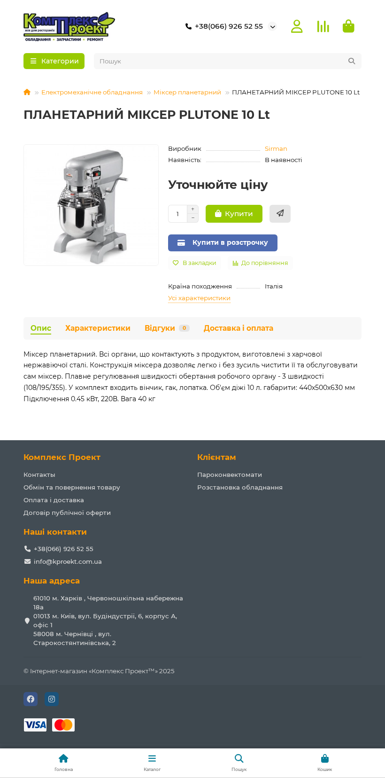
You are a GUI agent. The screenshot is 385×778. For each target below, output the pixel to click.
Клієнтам (216, 457)
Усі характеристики (199, 298)
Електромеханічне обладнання (92, 92)
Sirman (276, 148)
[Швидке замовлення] (280, 214)
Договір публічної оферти (67, 512)
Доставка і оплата (238, 328)
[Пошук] (351, 61)
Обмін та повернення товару (71, 487)
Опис (41, 328)
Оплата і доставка (53, 500)
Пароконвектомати (229, 474)
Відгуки (165, 328)
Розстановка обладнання (240, 487)
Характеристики (98, 328)
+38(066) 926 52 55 (229, 26)
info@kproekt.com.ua (68, 561)
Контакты (39, 474)
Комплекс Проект (61, 457)
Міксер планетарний (187, 92)
